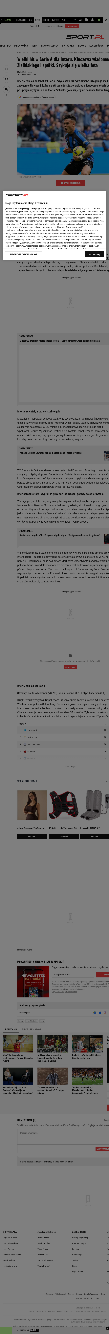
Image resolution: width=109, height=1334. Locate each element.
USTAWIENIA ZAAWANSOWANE (23, 254)
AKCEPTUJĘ (94, 254)
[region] (54, 225)
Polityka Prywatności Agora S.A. (72, 249)
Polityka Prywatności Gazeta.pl (42, 249)
